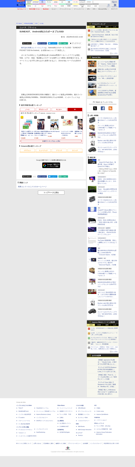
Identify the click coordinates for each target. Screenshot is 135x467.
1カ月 (114, 27)
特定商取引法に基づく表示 (111, 443)
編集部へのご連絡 (61, 443)
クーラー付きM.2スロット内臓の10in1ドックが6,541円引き (107, 120)
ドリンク (59, 150)
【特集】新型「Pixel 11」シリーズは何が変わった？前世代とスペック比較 (107, 377)
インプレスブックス (42, 429)
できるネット (22, 433)
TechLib (80, 435)
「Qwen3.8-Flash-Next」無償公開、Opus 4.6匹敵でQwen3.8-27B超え (107, 164)
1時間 (91, 27)
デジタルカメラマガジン (25, 429)
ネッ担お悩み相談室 (24, 424)
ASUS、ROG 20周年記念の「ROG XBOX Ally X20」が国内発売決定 (107, 222)
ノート (27, 109)
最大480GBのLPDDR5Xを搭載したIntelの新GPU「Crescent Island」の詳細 (107, 252)
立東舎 (61, 417)
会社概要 (85, 443)
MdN (77, 424)
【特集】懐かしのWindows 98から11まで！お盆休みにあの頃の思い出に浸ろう (107, 392)
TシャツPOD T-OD (65, 414)
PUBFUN (97, 417)
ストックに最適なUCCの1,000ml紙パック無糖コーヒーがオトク (107, 128)
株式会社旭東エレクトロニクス (33, 48)
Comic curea (100, 411)
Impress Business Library (43, 414)
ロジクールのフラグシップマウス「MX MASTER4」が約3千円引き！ (107, 149)
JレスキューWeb (83, 417)
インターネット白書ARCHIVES (27, 436)
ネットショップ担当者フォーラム (45, 411)
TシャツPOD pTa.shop (103, 426)
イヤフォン (27, 150)
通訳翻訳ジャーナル (83, 414)
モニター (54, 9)
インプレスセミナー (42, 417)
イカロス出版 (80, 405)
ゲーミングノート (79, 9)
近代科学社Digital (65, 432)
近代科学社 (60, 429)
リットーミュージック (66, 408)
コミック (75, 150)
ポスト (28, 43)
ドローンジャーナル (24, 420)
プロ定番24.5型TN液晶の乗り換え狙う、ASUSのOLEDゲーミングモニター (107, 232)
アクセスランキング (98, 24)
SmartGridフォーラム (42, 408)
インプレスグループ (96, 443)
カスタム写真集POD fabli (104, 429)
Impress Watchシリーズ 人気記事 (103, 322)
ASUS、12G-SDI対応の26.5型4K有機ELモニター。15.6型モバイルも (107, 181)
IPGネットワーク (99, 423)
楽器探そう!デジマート (66, 411)
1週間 (106, 27)
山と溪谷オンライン (65, 423)
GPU (88, 9)
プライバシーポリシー (74, 443)
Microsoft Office (102, 9)
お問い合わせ (37, 443)
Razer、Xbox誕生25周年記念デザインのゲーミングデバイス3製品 (107, 191)
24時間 (99, 27)
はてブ (54, 43)
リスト (34, 43)
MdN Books (81, 426)
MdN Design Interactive (84, 429)
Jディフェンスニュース (84, 411)
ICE (95, 405)
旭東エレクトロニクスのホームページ (32, 187)
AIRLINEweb (81, 408)
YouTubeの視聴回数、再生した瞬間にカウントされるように (107, 242)
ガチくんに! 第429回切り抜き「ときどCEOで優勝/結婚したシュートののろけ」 (107, 294)
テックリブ (79, 433)
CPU (94, 9)
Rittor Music (61, 405)
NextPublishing (40, 432)
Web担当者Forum (23, 411)
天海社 (98, 408)
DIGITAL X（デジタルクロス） (45, 420)
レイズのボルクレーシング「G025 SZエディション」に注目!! (107, 85)
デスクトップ (43, 109)
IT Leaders (21, 417)
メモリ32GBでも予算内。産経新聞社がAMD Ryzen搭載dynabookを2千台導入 (107, 93)
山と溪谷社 (60, 420)
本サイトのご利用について (23, 443)
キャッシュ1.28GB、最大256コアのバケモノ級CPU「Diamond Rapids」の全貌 (107, 263)
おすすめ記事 (96, 355)
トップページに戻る (51, 192)
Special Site (96, 57)
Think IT (20, 408)
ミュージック (43, 150)
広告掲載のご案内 (48, 443)
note (65, 43)
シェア (43, 43)
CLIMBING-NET (64, 426)
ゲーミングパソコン (65, 9)
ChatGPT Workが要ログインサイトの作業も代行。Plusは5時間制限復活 (107, 212)
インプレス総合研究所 (24, 414)
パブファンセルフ (102, 420)
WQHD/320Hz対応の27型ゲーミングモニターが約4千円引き (107, 135)
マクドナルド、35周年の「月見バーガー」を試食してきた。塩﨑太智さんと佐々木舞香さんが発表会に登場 (104, 348)
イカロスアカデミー (83, 420)
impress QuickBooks (102, 414)
